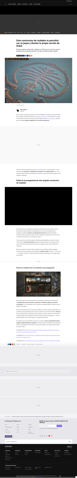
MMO (18, 427)
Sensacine (27, 452)
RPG (15, 32)
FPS (21, 32)
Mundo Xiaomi (7, 459)
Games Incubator (51, 118)
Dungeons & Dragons (45, 32)
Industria (30, 424)
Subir (69, 446)
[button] (24, 109)
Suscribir (59, 425)
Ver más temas (8, 436)
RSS (52, 436)
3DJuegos (17, 452)
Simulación (23, 344)
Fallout (52, 32)
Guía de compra (12, 4)
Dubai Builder (39, 169)
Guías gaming (37, 4)
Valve (18, 32)
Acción (19, 4)
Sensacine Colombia (28, 469)
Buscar (70, 442)
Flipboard (29, 55)
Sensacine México (28, 467)
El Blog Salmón (66, 452)
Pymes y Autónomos (67, 454)
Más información (40, 476)
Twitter (71, 4)
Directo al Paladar (38, 452)
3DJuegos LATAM (18, 467)
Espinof (26, 454)
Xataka (6, 452)
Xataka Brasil (7, 469)
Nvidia (29, 429)
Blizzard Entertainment (31, 433)
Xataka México (7, 467)
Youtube (49, 436)
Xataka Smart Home (8, 457)
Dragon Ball (33, 32)
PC (24, 32)
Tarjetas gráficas (8, 427)
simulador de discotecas (42, 116)
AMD (18, 432)
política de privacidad (54, 428)
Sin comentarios (21, 55)
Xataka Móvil (7, 454)
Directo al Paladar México (38, 468)
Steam (30, 4)
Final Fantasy (57, 32)
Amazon (28, 32)
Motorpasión (47, 452)
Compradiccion (57, 456)
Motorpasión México (48, 467)
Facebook (69, 4)
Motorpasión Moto (48, 454)
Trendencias (57, 452)
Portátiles (30, 427)
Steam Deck (7, 432)
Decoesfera (57, 454)
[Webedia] (69, 1)
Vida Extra (16, 454)
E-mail (31, 55)
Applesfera (7, 456)
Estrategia (25, 4)
